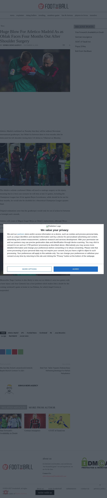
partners (20, 234)
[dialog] (53, 249)
